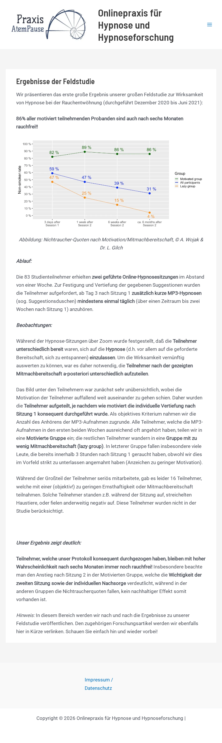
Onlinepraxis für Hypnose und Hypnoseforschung (136, 24)
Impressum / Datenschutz (99, 684)
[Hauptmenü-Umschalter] (210, 24)
